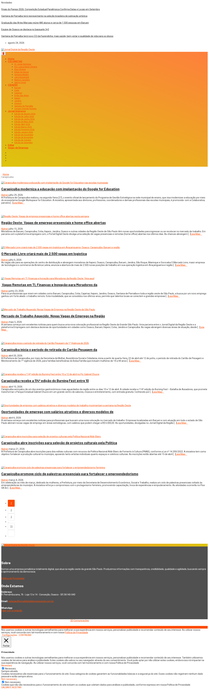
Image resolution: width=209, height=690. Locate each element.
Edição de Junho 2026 (24, 119)
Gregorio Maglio (21, 75)
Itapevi (17, 98)
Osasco (18, 103)
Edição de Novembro (23, 137)
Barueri (17, 88)
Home (11, 59)
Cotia (16, 90)
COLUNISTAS (15, 61)
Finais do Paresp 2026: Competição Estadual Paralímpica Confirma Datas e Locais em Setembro (50, 9)
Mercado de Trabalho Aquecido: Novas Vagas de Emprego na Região (53, 316)
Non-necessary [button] (9, 679)
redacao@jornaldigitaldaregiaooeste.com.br (31, 601)
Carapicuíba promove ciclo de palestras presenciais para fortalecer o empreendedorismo (69, 474)
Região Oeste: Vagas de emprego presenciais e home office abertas (53, 222)
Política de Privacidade (12, 578)
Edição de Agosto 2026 (24, 114)
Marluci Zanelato (22, 80)
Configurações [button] (9, 635)
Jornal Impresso (17, 111)
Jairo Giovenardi (21, 77)
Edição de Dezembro (23, 135)
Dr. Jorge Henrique (22, 64)
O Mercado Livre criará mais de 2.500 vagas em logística (44, 254)
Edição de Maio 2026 (23, 122)
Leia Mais (18, 203)
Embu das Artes (21, 95)
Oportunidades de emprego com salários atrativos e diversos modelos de (57, 412)
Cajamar (18, 93)
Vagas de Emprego (18, 147)
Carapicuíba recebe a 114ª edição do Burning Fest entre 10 (45, 381)
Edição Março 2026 (23, 127)
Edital (11, 145)
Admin (4, 195)
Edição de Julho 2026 (24, 116)
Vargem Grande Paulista (25, 109)
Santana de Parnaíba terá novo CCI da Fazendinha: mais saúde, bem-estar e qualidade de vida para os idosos (57, 36)
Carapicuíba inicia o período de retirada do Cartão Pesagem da (49, 349)
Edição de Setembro (23, 143)
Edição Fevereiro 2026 (24, 129)
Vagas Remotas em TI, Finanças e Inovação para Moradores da (49, 285)
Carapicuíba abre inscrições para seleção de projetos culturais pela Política (59, 443)
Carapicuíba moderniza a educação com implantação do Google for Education (60, 189)
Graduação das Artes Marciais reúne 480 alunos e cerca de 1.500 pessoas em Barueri (45, 22)
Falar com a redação (11, 610)
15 (11, 526)
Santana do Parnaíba (23, 106)
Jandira (17, 101)
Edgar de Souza (21, 72)
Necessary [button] (6, 665)
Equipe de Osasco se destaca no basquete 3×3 (25, 29)
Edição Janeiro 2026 (23, 132)
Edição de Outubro (22, 140)
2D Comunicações (79, 620)
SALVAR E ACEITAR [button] (11, 687)
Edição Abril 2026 (22, 124)
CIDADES (13, 85)
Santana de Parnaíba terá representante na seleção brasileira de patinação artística (44, 16)
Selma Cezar (20, 82)
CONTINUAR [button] (25, 635)
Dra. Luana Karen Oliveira (25, 67)
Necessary (10, 668)
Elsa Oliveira (20, 69)
